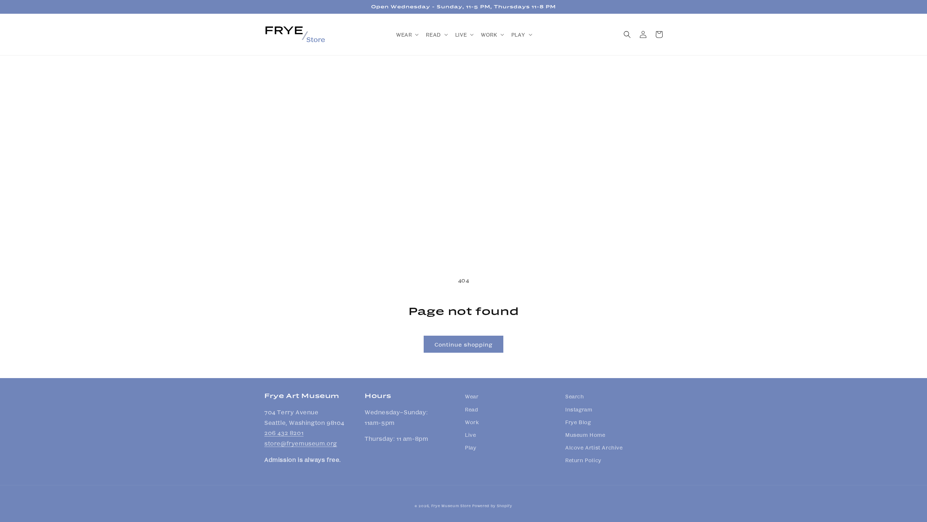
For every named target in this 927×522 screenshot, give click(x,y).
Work (472, 422)
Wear (471, 396)
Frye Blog (578, 422)
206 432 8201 (283, 432)
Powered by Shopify (492, 506)
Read (471, 409)
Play (470, 447)
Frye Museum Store (451, 506)
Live (470, 435)
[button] (406, 34)
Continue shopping (463, 344)
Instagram (578, 409)
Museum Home (585, 435)
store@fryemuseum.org (300, 443)
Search (574, 396)
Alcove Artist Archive (594, 447)
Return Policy (583, 460)
